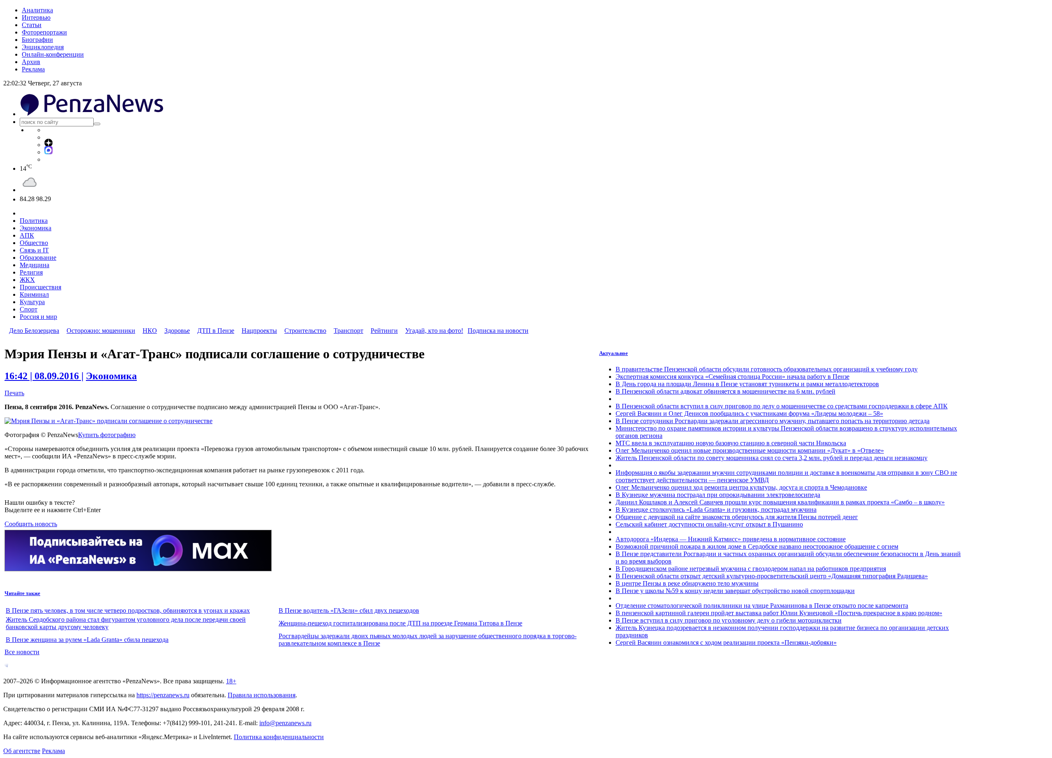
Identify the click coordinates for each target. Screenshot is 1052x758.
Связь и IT (34, 250)
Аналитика (37, 10)
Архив (31, 61)
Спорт (28, 309)
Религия (31, 272)
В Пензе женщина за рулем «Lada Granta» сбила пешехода (87, 639)
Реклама (33, 69)
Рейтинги (384, 330)
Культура (32, 301)
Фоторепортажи (44, 32)
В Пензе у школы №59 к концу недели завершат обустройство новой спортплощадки (735, 590)
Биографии (37, 39)
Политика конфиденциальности (279, 736)
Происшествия (40, 287)
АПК (27, 235)
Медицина (34, 264)
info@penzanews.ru (285, 722)
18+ (231, 681)
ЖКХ (27, 279)
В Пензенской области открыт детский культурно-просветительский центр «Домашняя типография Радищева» (772, 576)
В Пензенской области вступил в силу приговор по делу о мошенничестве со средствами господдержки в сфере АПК (782, 406)
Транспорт (348, 330)
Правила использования (261, 695)
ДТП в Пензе (215, 330)
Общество (34, 242)
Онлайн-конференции (53, 54)
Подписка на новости (498, 330)
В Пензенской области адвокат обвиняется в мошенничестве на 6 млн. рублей (725, 391)
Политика (34, 220)
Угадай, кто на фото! (434, 330)
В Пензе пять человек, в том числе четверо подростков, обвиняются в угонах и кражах (128, 610)
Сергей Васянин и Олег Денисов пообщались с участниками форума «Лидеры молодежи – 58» (749, 413)
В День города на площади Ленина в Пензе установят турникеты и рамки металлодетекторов (747, 383)
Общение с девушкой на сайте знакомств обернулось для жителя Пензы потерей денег (737, 516)
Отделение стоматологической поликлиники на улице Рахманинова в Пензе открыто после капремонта (762, 605)
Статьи (32, 24)
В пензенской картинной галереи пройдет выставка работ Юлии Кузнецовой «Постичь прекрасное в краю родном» (779, 612)
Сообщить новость (31, 523)
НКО (150, 330)
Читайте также (22, 593)
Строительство (305, 330)
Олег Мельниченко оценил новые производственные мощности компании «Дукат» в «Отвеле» (750, 450)
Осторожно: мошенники (101, 330)
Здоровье (177, 330)
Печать (14, 392)
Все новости (22, 651)
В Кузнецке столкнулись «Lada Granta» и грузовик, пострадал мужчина (716, 509)
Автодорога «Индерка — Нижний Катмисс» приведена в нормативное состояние (731, 539)
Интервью (36, 17)
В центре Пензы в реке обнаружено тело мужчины (687, 583)
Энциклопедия (43, 47)
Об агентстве (21, 750)
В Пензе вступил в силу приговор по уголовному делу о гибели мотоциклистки (729, 620)
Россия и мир (38, 316)
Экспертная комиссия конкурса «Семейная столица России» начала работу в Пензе (732, 376)
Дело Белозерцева (34, 330)
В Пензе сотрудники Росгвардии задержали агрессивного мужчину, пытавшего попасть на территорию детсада (773, 420)
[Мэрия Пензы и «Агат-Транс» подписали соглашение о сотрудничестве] (108, 420)
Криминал (34, 294)
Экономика (35, 227)
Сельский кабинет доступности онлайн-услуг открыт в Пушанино (709, 524)
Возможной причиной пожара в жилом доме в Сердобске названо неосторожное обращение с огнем (757, 546)
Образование (38, 257)
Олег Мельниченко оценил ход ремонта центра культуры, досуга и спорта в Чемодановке (741, 487)
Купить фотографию (107, 434)
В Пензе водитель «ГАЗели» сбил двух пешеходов (349, 610)
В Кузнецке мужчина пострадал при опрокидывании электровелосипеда (718, 494)
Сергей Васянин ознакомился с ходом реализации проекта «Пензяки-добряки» (726, 642)
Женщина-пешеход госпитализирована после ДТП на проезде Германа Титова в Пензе (400, 623)
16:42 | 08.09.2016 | (44, 376)
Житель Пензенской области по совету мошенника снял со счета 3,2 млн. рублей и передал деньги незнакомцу (771, 457)
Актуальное (613, 353)
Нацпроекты (259, 330)
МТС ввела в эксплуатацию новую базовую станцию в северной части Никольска (731, 443)
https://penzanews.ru (162, 695)
